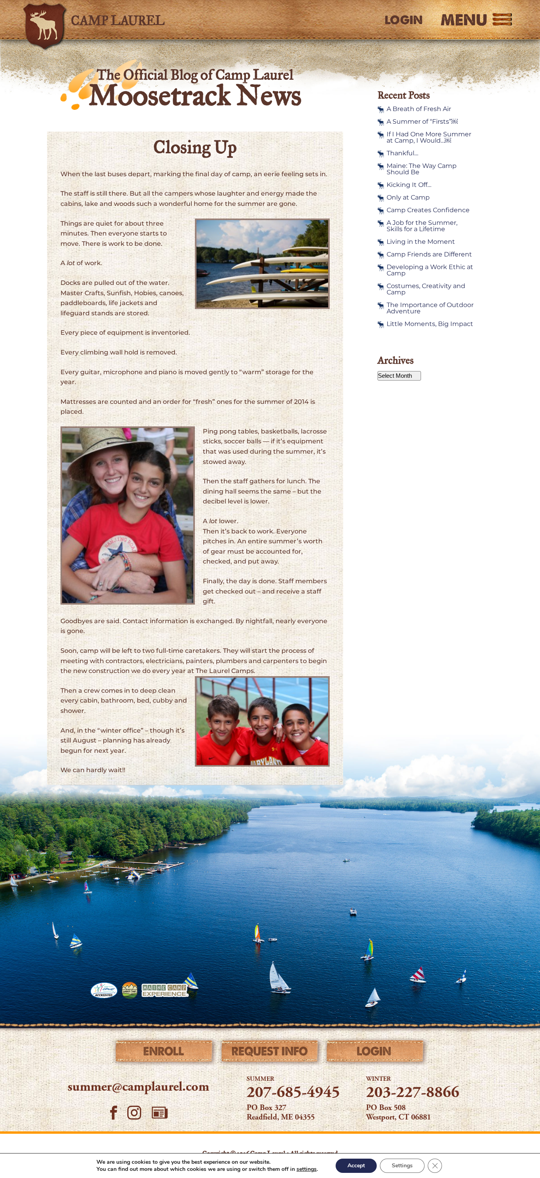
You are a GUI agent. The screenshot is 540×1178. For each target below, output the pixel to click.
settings (306, 1169)
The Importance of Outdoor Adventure (430, 308)
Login (404, 20)
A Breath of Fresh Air (419, 109)
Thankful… (402, 153)
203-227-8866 (412, 1093)
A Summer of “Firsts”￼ (422, 122)
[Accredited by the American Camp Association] (104, 990)
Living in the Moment (421, 242)
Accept (356, 1165)
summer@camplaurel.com (138, 1087)
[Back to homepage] (134, 20)
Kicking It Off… (409, 185)
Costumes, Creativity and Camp (426, 289)
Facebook (114, 1112)
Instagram (134, 1112)
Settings (402, 1165)
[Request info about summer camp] (270, 1053)
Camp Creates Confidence (428, 210)
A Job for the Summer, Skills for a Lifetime (422, 226)
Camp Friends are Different (429, 254)
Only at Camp (408, 197)
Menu (463, 19)
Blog (159, 1113)
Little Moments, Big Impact (430, 324)
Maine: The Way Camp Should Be (422, 169)
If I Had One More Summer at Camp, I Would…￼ (429, 137)
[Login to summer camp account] (375, 1053)
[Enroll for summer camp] (164, 1053)
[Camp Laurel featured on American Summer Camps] (130, 990)
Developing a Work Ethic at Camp (430, 270)
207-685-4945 (293, 1093)
